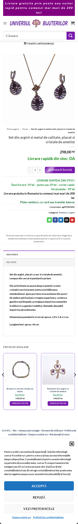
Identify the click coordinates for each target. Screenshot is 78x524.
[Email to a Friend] (66, 220)
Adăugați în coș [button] (20, 403)
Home (25, 129)
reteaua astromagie (29, 430)
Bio (15, 430)
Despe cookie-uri (21, 517)
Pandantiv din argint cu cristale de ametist (58, 390)
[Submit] (71, 36)
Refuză (39, 497)
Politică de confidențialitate (48, 517)
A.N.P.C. (6, 430)
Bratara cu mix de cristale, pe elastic (20, 390)
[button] (72, 444)
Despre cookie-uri (38, 434)
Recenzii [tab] (11, 262)
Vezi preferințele (39, 509)
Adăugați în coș (60, 169)
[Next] (74, 383)
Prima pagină (13, 129)
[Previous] (3, 383)
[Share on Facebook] (55, 220)
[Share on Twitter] (60, 220)
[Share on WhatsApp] (49, 220)
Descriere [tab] (12, 254)
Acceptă (39, 486)
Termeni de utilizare (52, 430)
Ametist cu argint (67, 212)
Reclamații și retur (60, 434)
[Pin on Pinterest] (72, 220)
